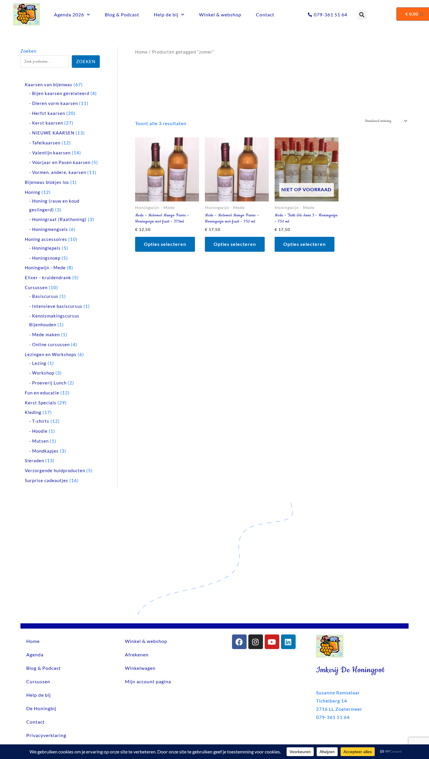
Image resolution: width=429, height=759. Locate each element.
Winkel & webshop (220, 14)
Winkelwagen (140, 668)
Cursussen (38, 681)
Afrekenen (137, 654)
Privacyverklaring (46, 735)
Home (141, 51)
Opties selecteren (165, 244)
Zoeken (28, 51)
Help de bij (166, 14)
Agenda (34, 654)
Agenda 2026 (69, 14)
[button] (362, 15)
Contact (265, 14)
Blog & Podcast (122, 14)
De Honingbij (41, 708)
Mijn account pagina (148, 681)
